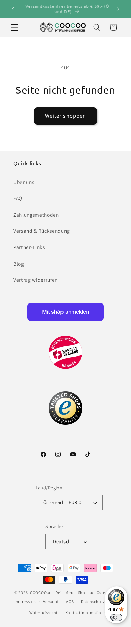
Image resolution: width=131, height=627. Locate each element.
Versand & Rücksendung (41, 230)
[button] (15, 27)
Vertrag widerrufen (35, 279)
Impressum (25, 601)
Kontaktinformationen (87, 612)
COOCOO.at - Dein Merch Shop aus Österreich (73, 592)
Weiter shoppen (65, 115)
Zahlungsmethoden (36, 214)
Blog (18, 263)
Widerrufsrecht (43, 612)
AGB (70, 601)
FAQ (18, 198)
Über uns (23, 182)
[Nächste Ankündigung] (118, 9)
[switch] (116, 617)
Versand (50, 601)
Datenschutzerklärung (102, 601)
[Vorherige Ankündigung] (13, 9)
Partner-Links (29, 247)
